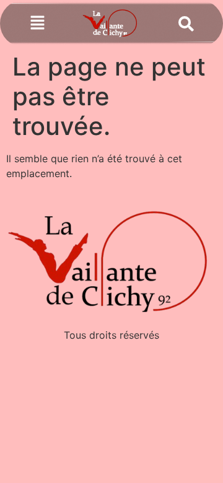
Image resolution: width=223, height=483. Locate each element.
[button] (37, 23)
